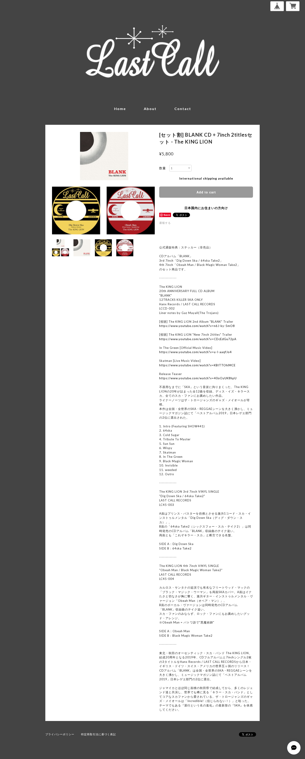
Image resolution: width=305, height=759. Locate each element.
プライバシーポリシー (59, 734)
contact (182, 108)
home (120, 108)
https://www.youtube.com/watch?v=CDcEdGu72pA (197, 339)
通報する (165, 223)
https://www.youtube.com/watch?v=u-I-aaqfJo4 (195, 352)
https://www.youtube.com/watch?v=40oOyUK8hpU (198, 378)
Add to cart (206, 192)
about (150, 108)
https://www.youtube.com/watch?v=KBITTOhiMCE (197, 365)
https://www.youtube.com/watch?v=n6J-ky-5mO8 (197, 326)
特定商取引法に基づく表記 (98, 734)
